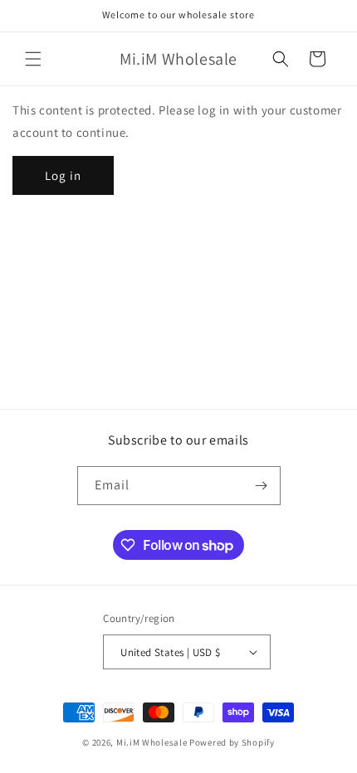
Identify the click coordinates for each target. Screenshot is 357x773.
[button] (33, 59)
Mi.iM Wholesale (152, 742)
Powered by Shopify (232, 742)
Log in (63, 175)
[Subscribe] (261, 485)
